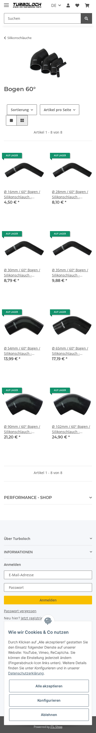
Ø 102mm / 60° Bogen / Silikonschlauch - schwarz (71, 429)
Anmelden (48, 600)
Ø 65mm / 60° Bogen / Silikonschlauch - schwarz (70, 351)
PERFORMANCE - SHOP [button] (28, 497)
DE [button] (53, 5)
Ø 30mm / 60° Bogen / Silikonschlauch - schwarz (22, 273)
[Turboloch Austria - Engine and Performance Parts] (27, 5)
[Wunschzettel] (77, 5)
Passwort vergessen (20, 611)
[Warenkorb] (87, 5)
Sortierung (20, 109)
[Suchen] (86, 18)
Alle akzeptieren (49, 686)
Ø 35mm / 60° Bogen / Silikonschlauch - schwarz (70, 273)
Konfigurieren (49, 700)
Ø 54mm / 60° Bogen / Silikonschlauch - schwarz (22, 351)
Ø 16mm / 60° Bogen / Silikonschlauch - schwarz (22, 194)
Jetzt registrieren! (35, 618)
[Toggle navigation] (6, 3)
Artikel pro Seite (57, 109)
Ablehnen (49, 715)
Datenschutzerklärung (26, 673)
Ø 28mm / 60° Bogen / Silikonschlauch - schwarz (70, 194)
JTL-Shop (56, 727)
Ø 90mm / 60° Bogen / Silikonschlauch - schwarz (22, 429)
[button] (68, 5)
